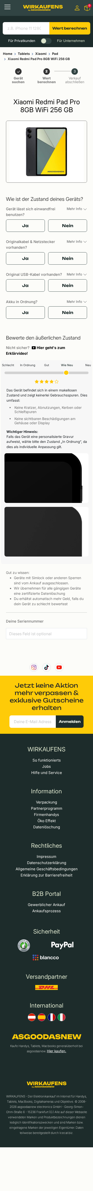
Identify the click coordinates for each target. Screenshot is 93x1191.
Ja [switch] (25, 225)
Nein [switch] (67, 225)
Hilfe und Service (46, 772)
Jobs (46, 766)
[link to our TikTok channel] (46, 667)
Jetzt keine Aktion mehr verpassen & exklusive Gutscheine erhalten (47, 696)
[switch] (46, 41)
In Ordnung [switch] (27, 365)
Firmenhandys (46, 814)
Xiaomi (41, 54)
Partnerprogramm (46, 808)
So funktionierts (46, 760)
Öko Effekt (46, 820)
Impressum (46, 856)
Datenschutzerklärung (46, 862)
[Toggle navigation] (7, 7)
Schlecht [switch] (8, 365)
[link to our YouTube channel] (59, 667)
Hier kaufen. (56, 1051)
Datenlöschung (46, 827)
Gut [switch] (46, 365)
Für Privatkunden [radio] (21, 41)
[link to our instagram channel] (34, 667)
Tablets (24, 54)
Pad (55, 54)
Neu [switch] (88, 365)
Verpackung (46, 802)
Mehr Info (75, 209)
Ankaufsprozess (46, 911)
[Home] (43, 8)
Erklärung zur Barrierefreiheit (46, 875)
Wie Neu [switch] (67, 365)
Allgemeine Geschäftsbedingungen (47, 869)
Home (7, 54)
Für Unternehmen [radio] (71, 41)
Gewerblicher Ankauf (46, 904)
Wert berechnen (69, 28)
